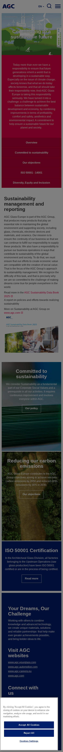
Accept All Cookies (29, 725)
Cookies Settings (29, 741)
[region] (29, 723)
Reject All (29, 733)
